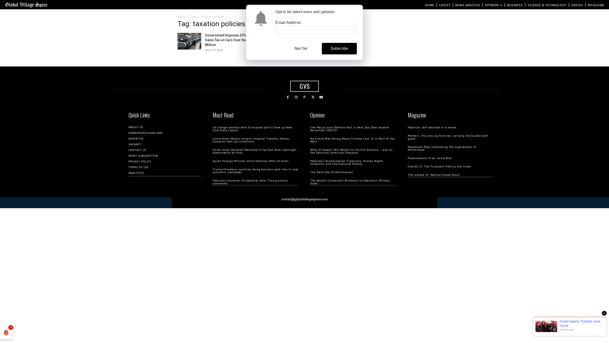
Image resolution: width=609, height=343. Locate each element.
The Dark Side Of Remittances (331, 172)
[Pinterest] (304, 97)
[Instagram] (296, 97)
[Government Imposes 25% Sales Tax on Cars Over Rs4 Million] (189, 41)
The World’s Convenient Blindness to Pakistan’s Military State (350, 182)
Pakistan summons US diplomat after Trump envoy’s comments (250, 182)
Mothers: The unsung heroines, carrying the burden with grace (448, 137)
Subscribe (339, 48)
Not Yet (301, 48)
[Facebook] (288, 97)
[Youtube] (321, 97)
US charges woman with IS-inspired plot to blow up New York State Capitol (252, 129)
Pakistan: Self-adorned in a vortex (432, 127)
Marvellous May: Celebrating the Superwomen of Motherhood (442, 148)
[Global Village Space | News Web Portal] (26, 4)
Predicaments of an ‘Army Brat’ (430, 158)
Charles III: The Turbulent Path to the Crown (439, 166)
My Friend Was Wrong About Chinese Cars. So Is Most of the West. (352, 140)
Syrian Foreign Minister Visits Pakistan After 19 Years (251, 161)
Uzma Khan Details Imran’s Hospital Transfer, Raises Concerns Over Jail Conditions (251, 140)
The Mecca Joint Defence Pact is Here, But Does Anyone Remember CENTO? (349, 129)
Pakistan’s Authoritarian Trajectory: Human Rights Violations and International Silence (346, 162)
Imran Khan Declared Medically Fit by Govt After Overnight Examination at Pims (255, 151)
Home (181, 17)
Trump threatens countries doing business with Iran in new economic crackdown (255, 171)
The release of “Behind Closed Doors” (434, 175)
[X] (313, 97)
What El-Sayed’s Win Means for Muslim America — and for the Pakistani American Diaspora (351, 151)
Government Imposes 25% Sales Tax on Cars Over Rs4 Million (226, 40)
